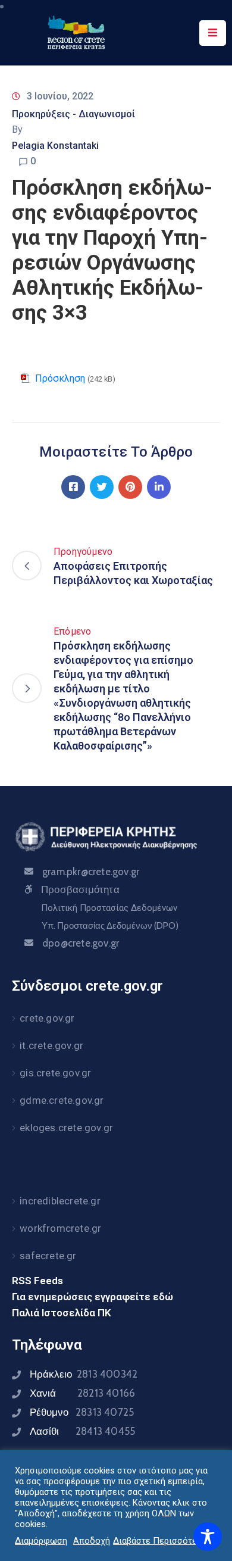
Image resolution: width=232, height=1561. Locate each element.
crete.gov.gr (47, 1018)
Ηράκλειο (83, 1374)
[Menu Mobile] (212, 33)
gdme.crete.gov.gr (62, 1100)
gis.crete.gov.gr (55, 1073)
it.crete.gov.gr (51, 1045)
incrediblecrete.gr (60, 1201)
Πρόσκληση (60, 378)
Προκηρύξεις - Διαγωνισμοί (73, 114)
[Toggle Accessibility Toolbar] (207, 1536)
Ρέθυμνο (82, 1412)
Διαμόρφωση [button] (41, 1540)
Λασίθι (82, 1431)
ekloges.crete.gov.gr (66, 1128)
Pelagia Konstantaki (55, 145)
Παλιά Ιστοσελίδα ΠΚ (61, 1313)
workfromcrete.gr (60, 1228)
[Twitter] (102, 487)
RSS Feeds (37, 1281)
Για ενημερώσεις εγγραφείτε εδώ (92, 1297)
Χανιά (82, 1393)
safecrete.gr (48, 1256)
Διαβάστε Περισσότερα (159, 1540)
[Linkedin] (159, 487)
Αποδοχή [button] (91, 1540)
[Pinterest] (130, 487)
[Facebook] (73, 487)
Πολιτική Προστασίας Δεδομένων (109, 908)
